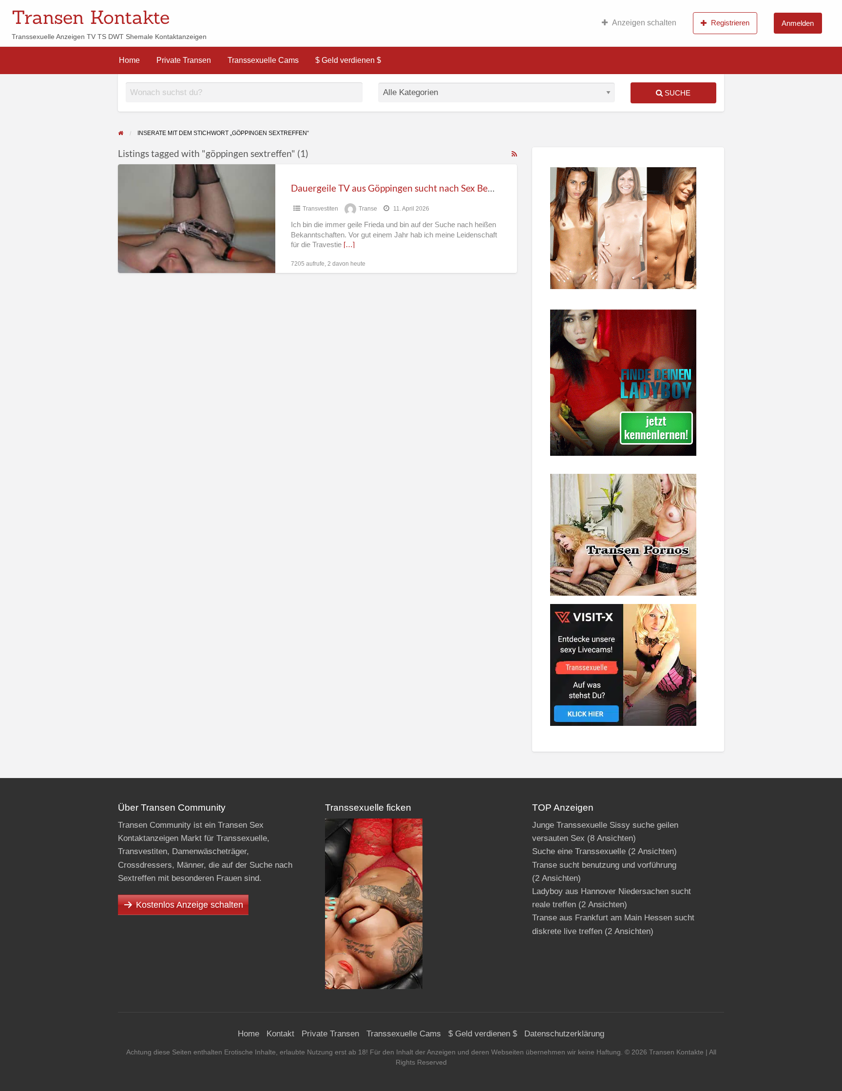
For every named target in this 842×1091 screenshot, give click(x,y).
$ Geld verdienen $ (348, 60)
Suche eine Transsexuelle (579, 851)
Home (129, 60)
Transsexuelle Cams (263, 60)
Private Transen (183, 60)
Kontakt (280, 1033)
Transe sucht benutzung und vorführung (604, 865)
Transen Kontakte (91, 17)
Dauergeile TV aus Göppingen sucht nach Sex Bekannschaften (417, 188)
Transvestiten (320, 208)
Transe (368, 208)
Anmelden (798, 23)
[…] (349, 245)
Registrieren (730, 23)
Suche (676, 93)
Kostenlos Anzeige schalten (189, 905)
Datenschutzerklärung (564, 1033)
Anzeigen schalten (644, 23)
